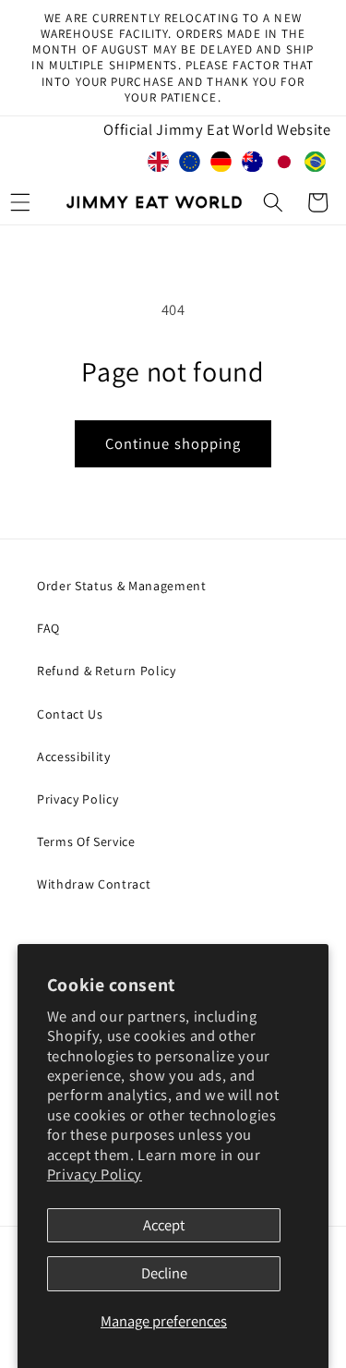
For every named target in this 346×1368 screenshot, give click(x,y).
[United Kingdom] (158, 165)
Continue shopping (173, 443)
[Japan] (284, 165)
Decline (164, 1273)
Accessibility (74, 756)
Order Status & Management (122, 585)
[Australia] (252, 165)
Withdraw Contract (93, 884)
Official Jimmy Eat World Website (216, 129)
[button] (273, 202)
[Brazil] (315, 165)
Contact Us (70, 714)
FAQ (48, 628)
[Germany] (221, 165)
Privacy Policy (94, 1174)
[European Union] (190, 165)
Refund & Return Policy (106, 670)
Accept (164, 1225)
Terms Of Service (86, 841)
